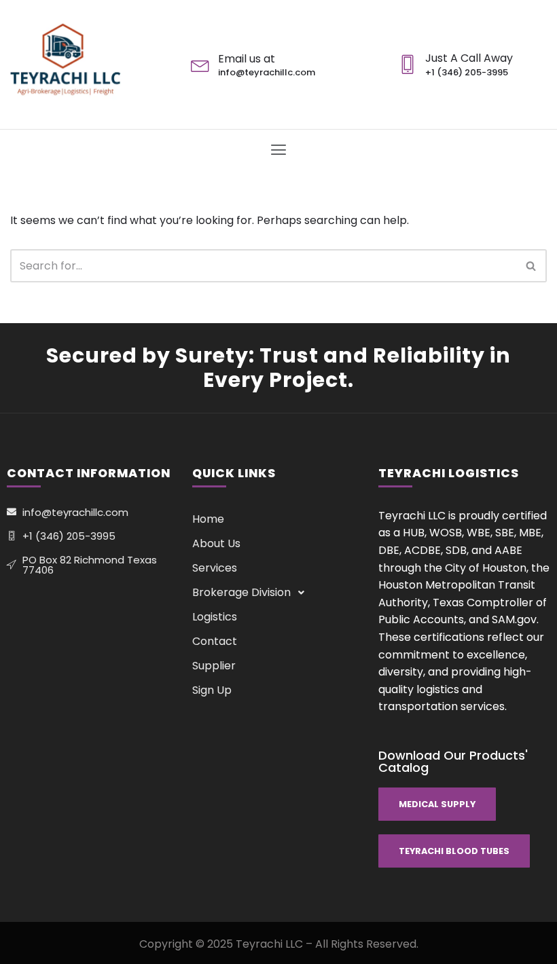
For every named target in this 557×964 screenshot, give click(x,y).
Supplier (214, 665)
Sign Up (212, 690)
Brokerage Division (241, 592)
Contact (214, 641)
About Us (216, 543)
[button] (278, 150)
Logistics (214, 617)
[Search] (531, 265)
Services (214, 568)
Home (208, 519)
